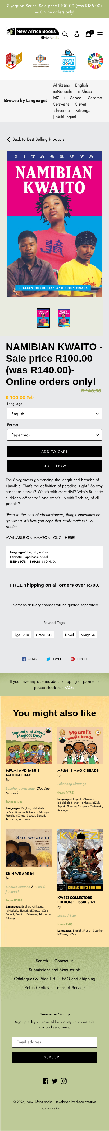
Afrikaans (61, 85)
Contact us (63, 961)
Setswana (61, 104)
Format (12, 424)
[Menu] (100, 34)
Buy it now (54, 466)
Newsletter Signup (54, 1014)
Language (14, 403)
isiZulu (59, 98)
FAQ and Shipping (78, 979)
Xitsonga (82, 110)
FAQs (69, 687)
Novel (69, 634)
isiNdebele (62, 91)
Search (42, 961)
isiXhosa (85, 91)
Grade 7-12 (44, 634)
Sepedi (76, 98)
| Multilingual (64, 117)
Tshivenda (61, 110)
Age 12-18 (21, 634)
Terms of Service (70, 988)
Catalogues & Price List (34, 979)
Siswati (81, 104)
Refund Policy (37, 988)
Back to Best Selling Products (37, 139)
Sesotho (95, 98)
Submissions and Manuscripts (54, 970)
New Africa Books (39, 1101)
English (81, 85)
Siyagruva (88, 634)
